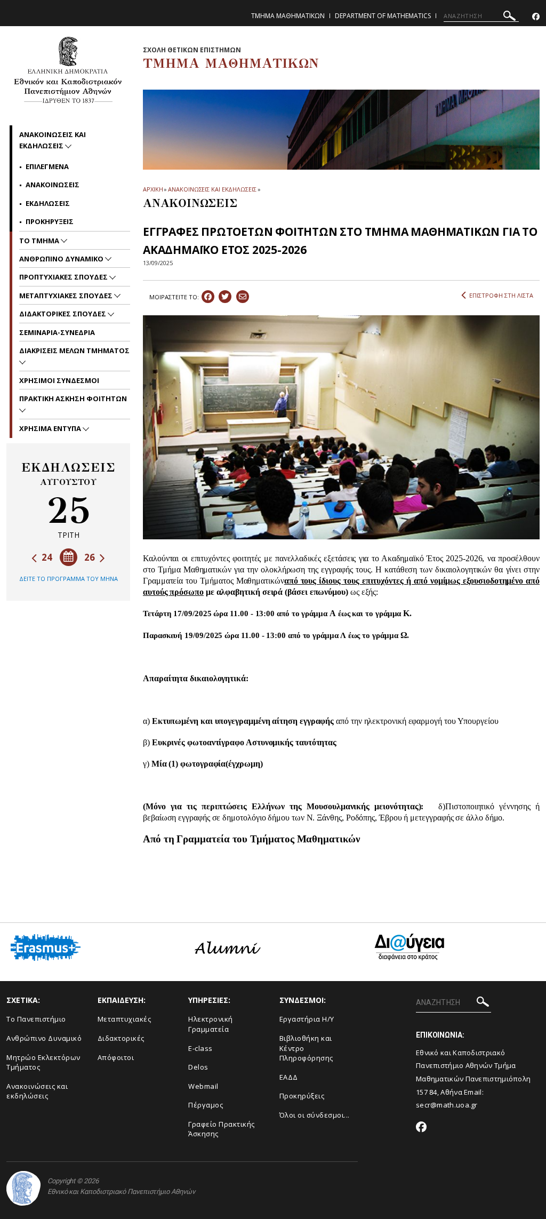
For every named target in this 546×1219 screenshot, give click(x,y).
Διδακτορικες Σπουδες (63, 313)
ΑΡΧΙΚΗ (153, 189)
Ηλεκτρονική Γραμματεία (210, 1024)
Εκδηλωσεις (48, 203)
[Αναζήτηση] (509, 17)
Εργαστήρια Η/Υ (306, 1019)
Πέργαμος (205, 1105)
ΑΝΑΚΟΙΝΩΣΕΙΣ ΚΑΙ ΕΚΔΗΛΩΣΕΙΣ (212, 189)
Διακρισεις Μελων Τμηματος (74, 350)
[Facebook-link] (536, 16)
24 (45, 557)
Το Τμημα (40, 240)
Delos (198, 1067)
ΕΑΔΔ (288, 1077)
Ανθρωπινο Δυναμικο (62, 259)
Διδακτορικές (121, 1038)
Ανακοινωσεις (52, 184)
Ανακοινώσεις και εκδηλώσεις (37, 1091)
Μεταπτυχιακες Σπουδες (66, 295)
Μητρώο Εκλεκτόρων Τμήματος (43, 1062)
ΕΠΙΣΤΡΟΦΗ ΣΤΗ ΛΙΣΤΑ (501, 295)
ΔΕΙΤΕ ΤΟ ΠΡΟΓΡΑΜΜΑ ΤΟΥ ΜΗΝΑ (68, 579)
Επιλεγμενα (47, 166)
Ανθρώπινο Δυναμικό (44, 1038)
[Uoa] (23, 1188)
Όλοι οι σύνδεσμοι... (314, 1115)
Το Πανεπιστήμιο (36, 1019)
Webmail (203, 1086)
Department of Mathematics (383, 15)
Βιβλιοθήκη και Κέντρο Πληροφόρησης (306, 1048)
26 (90, 557)
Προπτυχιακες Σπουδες (64, 277)
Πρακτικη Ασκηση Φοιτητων (73, 398)
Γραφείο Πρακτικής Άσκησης (221, 1129)
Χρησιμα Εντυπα (51, 428)
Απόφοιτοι (116, 1057)
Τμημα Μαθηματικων (288, 15)
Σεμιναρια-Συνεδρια (57, 332)
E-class (200, 1048)
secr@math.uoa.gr (447, 1105)
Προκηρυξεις (50, 221)
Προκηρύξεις (302, 1096)
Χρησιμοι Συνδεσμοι (59, 380)
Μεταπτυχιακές (124, 1019)
